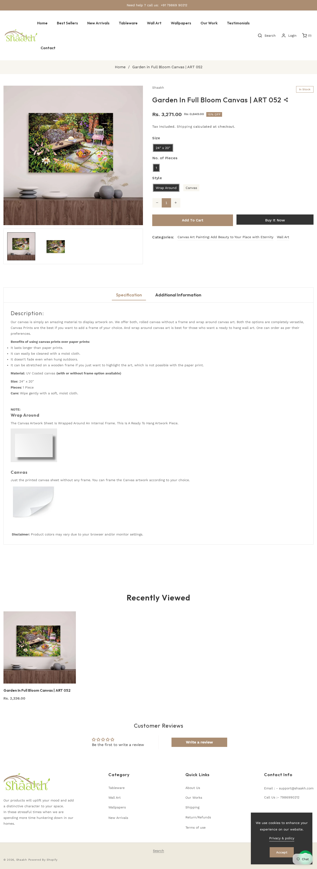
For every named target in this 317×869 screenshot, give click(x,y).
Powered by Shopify (43, 859)
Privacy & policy (281, 838)
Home (120, 67)
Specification (129, 295)
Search (158, 851)
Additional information (178, 295)
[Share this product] (286, 99)
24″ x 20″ (163, 147)
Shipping (184, 126)
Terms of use (195, 827)
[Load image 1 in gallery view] (21, 246)
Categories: (163, 237)
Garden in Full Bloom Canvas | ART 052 (37, 690)
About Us (192, 788)
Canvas (191, 187)
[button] (128, 23)
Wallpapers (117, 807)
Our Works (193, 797)
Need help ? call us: (142, 5)
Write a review (199, 742)
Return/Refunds (198, 817)
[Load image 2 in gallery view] (56, 246)
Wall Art (283, 237)
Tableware (116, 788)
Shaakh (21, 859)
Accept (281, 852)
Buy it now (275, 220)
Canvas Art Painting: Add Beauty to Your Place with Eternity (225, 237)
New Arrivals (118, 818)
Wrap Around (166, 187)
